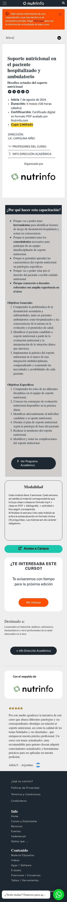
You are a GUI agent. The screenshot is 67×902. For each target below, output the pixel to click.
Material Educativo (22, 855)
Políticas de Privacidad (25, 788)
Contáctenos (19, 801)
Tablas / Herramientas (25, 880)
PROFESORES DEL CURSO (29, 146)
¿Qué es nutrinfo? (22, 781)
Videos (15, 860)
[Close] (60, 14)
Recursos (16, 826)
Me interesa (33, 602)
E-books (16, 870)
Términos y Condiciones (26, 794)
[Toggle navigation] (4, 3)
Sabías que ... (19, 841)
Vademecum (18, 836)
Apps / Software (21, 865)
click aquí (39, 21)
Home (14, 816)
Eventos (16, 831)
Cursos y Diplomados (24, 821)
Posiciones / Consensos (26, 875)
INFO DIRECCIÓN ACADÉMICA (31, 154)
